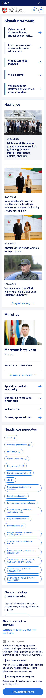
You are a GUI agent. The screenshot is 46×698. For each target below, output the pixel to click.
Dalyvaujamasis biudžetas (17, 519)
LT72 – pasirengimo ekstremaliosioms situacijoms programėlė (19, 48)
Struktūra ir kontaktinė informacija (17, 399)
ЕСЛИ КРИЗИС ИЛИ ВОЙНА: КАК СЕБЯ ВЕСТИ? (20, 579)
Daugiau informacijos (20, 375)
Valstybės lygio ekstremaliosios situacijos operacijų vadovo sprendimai (19, 32)
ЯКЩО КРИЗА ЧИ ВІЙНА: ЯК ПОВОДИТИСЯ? (18, 570)
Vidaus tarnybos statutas (17, 62)
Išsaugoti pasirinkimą (23, 691)
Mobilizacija (12, 452)
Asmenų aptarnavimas (17, 417)
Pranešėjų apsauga (15, 526)
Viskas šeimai (16, 74)
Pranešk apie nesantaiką (17, 473)
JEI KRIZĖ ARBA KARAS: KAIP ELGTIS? (19, 543)
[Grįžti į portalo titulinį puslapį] (6, 3)
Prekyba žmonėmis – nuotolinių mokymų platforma (19, 534)
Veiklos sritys (12, 409)
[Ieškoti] (34, 10)
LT (39, 3)
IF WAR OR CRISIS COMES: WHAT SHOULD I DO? (21, 552)
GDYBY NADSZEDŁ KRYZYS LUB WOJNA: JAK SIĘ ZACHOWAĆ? (20, 561)
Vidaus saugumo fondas (17, 445)
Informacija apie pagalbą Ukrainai (21, 503)
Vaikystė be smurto (15, 459)
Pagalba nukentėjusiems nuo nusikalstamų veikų (19, 511)
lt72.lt (9, 438)
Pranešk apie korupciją (16, 496)
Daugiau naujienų (21, 303)
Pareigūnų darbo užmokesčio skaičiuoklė (19, 488)
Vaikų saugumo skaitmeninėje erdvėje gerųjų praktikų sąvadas (21, 89)
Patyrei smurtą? (13, 466)
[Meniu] (41, 10)
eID (8, 480)
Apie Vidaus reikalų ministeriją (15, 388)
